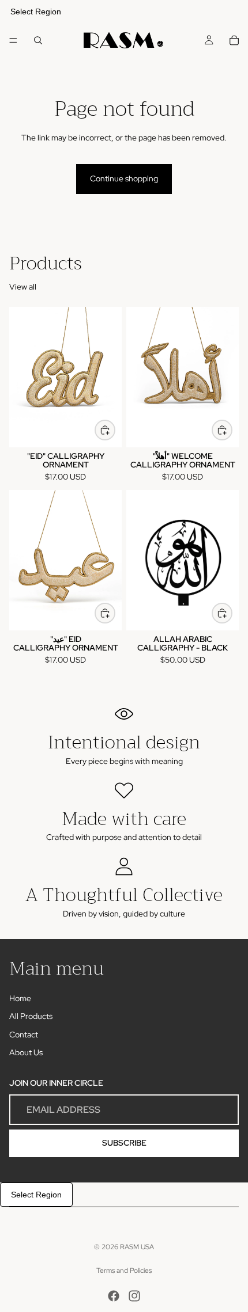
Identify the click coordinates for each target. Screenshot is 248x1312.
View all (22, 287)
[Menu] (13, 40)
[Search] (38, 40)
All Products (30, 1016)
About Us (26, 1052)
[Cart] (234, 40)
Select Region (35, 11)
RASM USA (137, 1247)
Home (20, 998)
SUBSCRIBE (124, 1143)
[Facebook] (114, 1296)
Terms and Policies (124, 1270)
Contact (23, 1034)
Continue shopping (124, 178)
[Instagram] (134, 1296)
